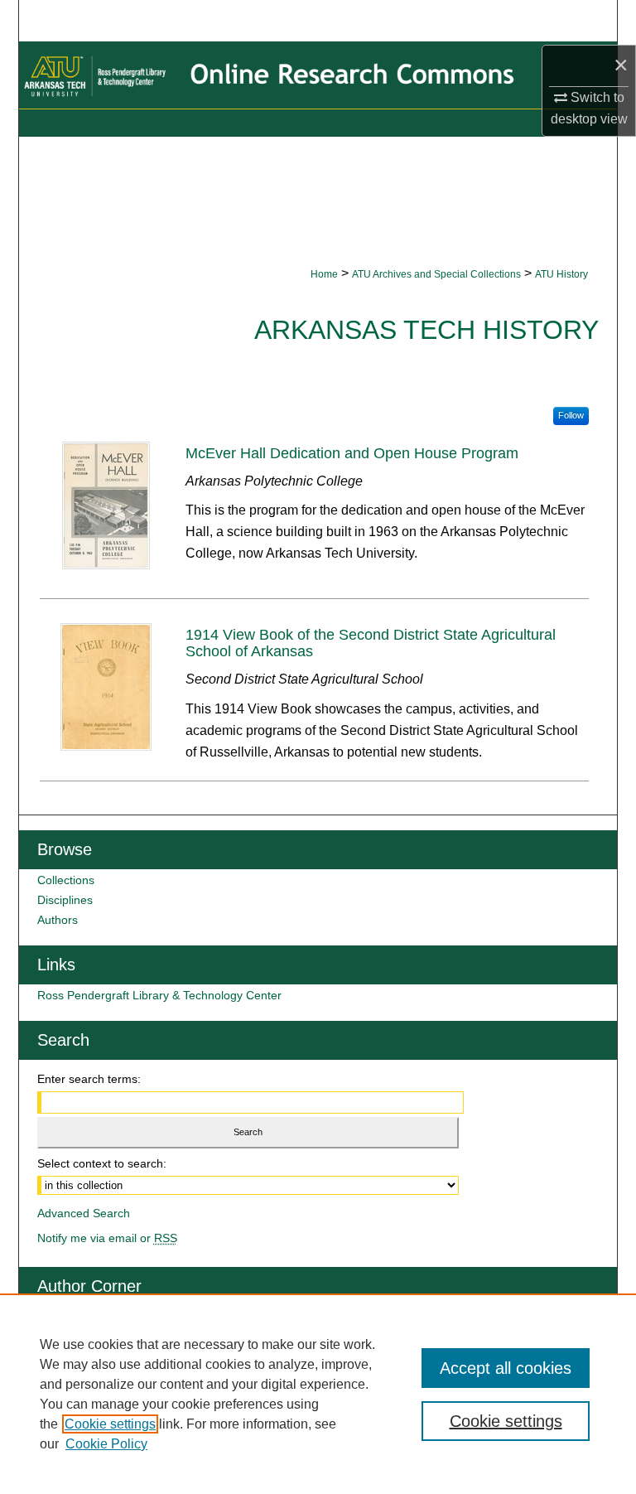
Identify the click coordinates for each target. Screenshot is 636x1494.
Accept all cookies (505, 1368)
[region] (318, 1393)
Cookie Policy (106, 1444)
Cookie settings (110, 1424)
